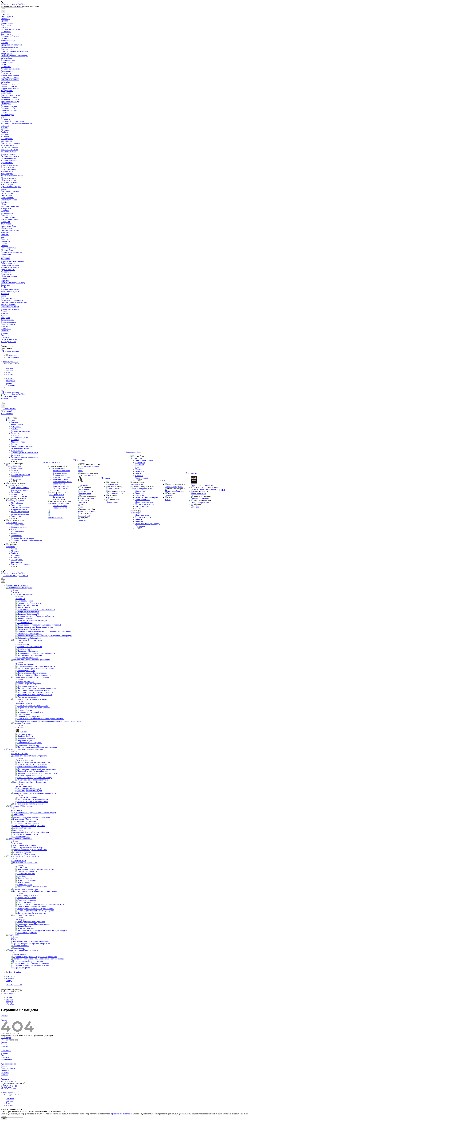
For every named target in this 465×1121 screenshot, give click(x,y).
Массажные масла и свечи (26, 797)
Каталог (4, 1042)
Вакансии (5, 1055)
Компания (5, 1046)
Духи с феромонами (24, 786)
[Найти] (3, 11)
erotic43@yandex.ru (10, 362)
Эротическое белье (18, 861)
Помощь (4, 1075)
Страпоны (20, 727)
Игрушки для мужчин (25, 682)
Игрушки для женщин (25, 664)
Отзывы (4, 1053)
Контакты (5, 1057)
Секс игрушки (17, 592)
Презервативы (17, 843)
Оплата (4, 1066)
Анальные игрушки (24, 703)
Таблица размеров (8, 1081)
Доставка (5, 1070)
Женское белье (21, 867)
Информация (6, 1059)
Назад (15, 590)
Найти (4, 1119)
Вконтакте (10, 368)
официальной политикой (121, 1114)
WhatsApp (10, 374)
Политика (5, 1073)
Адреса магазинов (8, 1064)
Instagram (9, 370)
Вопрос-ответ (6, 1079)
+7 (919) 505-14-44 (9, 339)
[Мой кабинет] (2, 578)
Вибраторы (20, 599)
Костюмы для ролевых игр (27, 895)
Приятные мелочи (18, 954)
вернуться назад (11, 1040)
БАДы (13, 939)
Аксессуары (20, 919)
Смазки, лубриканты (24, 760)
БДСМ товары (16, 810)
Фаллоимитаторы (23, 644)
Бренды (4, 1044)
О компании (6, 1051)
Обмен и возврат (8, 1068)
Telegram (9, 372)
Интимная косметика (19, 754)
